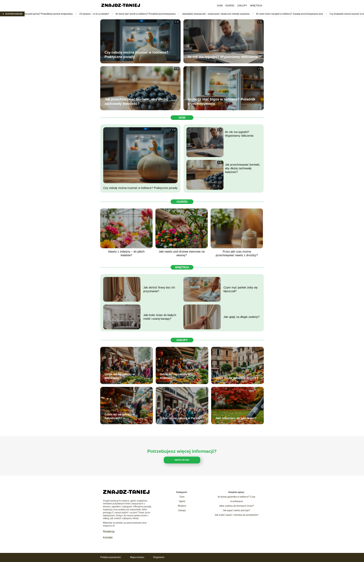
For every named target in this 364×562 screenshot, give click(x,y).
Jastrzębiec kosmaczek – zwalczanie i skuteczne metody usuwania (168, 14)
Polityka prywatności (110, 557)
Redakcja (109, 531)
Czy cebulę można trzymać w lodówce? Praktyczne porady (136, 54)
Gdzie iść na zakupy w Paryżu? (181, 418)
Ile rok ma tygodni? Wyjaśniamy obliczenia (223, 57)
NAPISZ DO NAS (182, 460)
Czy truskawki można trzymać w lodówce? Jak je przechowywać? (315, 14)
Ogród (229, 5)
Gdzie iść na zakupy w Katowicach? (120, 416)
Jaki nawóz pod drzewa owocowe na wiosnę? (182, 253)
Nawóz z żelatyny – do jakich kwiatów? (126, 253)
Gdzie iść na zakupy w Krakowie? (175, 376)
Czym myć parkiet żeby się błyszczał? (241, 289)
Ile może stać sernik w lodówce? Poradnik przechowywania (98, 14)
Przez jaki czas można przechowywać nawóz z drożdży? (237, 253)
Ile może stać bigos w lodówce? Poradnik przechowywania (221, 101)
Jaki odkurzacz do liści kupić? (235, 418)
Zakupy (242, 5)
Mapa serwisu (137, 557)
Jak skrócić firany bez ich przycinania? (159, 289)
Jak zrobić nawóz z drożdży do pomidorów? (236, 515)
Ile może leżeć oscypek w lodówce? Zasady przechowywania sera (241, 14)
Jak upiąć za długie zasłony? (241, 316)
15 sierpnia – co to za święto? (46, 14)
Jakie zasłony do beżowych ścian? (236, 506)
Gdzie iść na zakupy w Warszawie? (120, 376)
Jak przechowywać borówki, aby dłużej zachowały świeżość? (136, 101)
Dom (220, 5)
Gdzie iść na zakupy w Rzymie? (236, 377)
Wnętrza (256, 5)
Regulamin (158, 557)
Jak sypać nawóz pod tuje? (236, 510)
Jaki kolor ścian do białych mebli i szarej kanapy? (159, 316)
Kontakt (108, 537)
